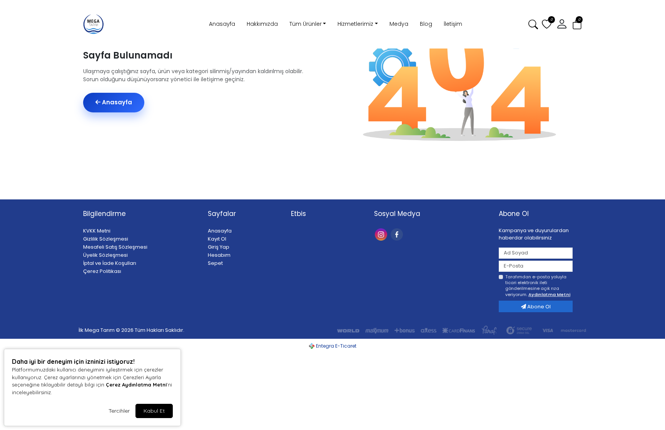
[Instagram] (382, 234)
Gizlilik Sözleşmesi (105, 239)
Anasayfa (222, 24)
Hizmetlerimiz (355, 24)
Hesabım (219, 255)
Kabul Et (154, 410)
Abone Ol (538, 306)
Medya (398, 24)
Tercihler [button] (119, 410)
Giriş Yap (218, 247)
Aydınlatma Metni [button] (549, 294)
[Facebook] (398, 234)
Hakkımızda (262, 24)
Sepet (215, 263)
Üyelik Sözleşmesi (105, 255)
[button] (577, 24)
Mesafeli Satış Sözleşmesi (115, 247)
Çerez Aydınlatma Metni (136, 384)
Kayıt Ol (217, 239)
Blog (426, 24)
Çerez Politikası (102, 271)
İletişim (453, 24)
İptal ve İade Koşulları (109, 263)
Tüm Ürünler (305, 24)
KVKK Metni (96, 230)
